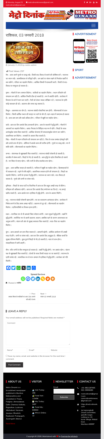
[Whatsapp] (23, 279)
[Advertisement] (85, 126)
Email (56, 387)
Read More (10, 423)
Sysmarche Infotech (69, 436)
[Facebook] (28, 279)
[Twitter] (33, 279)
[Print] (48, 279)
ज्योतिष (18, 283)
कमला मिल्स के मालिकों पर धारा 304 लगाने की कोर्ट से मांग (21, 297)
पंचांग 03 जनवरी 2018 (48, 295)
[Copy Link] (43, 279)
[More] (52, 279)
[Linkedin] (38, 279)
